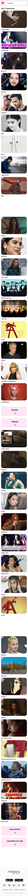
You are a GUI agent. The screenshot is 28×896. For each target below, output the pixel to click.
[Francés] (14, 885)
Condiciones (22, 889)
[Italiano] (19, 885)
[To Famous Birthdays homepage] (2, 3)
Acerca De (5, 889)
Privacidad (16, 889)
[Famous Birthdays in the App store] (9, 880)
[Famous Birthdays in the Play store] (19, 880)
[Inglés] (4, 885)
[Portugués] (9, 885)
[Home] (14, 872)
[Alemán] (23, 885)
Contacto (11, 889)
